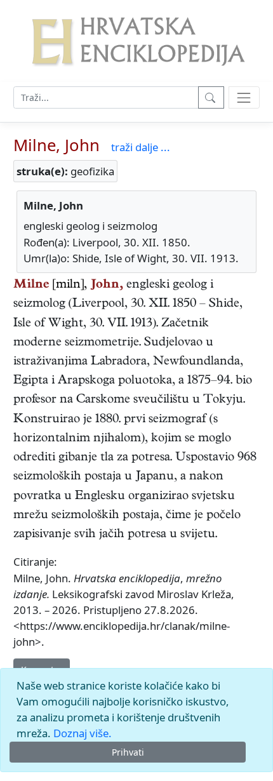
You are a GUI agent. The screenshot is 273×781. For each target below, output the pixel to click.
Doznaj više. (82, 733)
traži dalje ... (140, 147)
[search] (244, 97)
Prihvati (128, 752)
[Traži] (211, 97)
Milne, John (56, 145)
